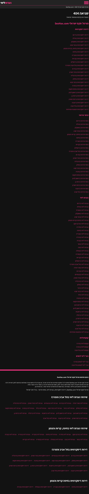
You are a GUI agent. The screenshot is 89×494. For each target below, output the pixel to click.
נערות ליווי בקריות (82, 257)
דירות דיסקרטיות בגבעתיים (61, 455)
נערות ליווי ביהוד (82, 288)
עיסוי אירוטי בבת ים (82, 155)
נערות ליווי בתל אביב (81, 328)
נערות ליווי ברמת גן (82, 318)
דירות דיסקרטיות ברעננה (80, 102)
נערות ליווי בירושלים (81, 261)
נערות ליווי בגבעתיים (81, 274)
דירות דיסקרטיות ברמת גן (80, 96)
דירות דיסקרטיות (81, 29)
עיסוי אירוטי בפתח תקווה (80, 175)
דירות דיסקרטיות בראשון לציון (78, 92)
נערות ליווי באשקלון (82, 213)
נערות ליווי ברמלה (82, 315)
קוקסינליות (84, 337)
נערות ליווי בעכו (83, 247)
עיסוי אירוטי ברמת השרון (80, 185)
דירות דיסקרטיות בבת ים (80, 69)
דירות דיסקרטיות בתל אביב (79, 106)
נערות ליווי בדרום (82, 203)
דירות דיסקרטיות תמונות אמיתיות (77, 109)
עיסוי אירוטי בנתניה (82, 171)
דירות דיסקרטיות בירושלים (79, 62)
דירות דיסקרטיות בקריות (80, 58)
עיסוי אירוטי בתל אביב (81, 192)
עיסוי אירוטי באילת (82, 124)
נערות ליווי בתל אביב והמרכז (79, 264)
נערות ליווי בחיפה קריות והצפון (78, 220)
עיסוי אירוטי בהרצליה (81, 161)
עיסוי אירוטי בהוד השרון (80, 158)
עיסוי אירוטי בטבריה (81, 141)
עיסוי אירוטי (83, 115)
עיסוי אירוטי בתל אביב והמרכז (78, 151)
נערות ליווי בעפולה (82, 251)
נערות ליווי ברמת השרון (80, 322)
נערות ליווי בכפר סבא (81, 291)
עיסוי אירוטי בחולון (82, 165)
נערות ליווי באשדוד (82, 210)
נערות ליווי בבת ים (82, 271)
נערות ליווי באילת (82, 207)
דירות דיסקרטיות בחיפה (80, 52)
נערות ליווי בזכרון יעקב (80, 224)
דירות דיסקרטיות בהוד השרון (78, 72)
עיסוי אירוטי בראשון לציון (80, 178)
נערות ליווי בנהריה (82, 237)
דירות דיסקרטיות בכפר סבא (79, 82)
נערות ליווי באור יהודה (81, 268)
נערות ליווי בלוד (83, 295)
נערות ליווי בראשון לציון (80, 308)
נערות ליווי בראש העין (81, 305)
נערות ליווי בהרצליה (81, 281)
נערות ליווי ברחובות (82, 312)
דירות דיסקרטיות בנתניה (80, 86)
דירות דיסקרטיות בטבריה (80, 55)
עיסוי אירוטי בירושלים (81, 148)
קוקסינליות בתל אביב (81, 350)
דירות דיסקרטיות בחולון (80, 79)
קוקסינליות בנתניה (82, 347)
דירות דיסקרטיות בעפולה (43, 487)
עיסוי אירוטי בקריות (82, 144)
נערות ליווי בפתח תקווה (80, 301)
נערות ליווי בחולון (82, 284)
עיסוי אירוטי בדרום (82, 121)
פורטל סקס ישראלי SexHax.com (71, 23)
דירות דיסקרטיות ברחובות (57, 466)
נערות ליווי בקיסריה (82, 254)
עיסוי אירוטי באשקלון (81, 127)
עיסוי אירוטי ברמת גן (81, 182)
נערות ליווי (84, 197)
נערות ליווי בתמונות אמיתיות (79, 332)
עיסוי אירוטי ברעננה (81, 188)
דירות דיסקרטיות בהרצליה (79, 75)
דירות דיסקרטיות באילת (80, 38)
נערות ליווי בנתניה (82, 298)
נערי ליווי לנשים (82, 356)
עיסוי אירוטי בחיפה (82, 138)
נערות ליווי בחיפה (82, 230)
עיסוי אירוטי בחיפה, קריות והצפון (77, 134)
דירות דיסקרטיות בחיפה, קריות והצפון (76, 48)
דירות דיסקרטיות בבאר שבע (79, 45)
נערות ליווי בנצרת (82, 240)
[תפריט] (86, 2)
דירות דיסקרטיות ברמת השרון (78, 99)
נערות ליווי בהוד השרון (81, 278)
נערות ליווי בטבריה (82, 234)
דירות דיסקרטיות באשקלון (79, 42)
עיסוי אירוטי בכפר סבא (81, 168)
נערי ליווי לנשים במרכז (81, 362)
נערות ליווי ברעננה (82, 325)
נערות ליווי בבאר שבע (81, 217)
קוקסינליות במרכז (82, 343)
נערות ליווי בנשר (83, 244)
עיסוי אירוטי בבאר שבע (81, 131)
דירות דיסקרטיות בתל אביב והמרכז (76, 65)
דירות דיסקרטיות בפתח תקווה (78, 89)
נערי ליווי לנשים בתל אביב (80, 365)
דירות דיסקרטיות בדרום (80, 35)
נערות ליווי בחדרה (82, 227)
